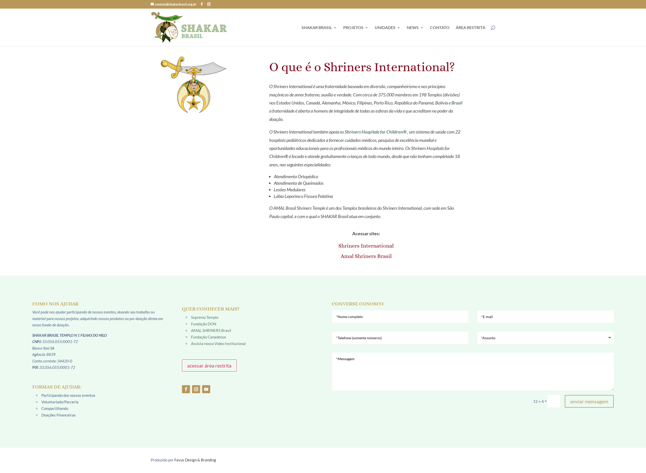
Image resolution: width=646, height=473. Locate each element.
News (413, 28)
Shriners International (366, 246)
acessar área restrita (209, 365)
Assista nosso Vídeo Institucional (218, 343)
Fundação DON (203, 324)
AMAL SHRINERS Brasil (211, 330)
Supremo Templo (204, 317)
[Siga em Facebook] (186, 389)
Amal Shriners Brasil (366, 256)
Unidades (385, 28)
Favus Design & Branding (195, 460)
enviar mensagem (589, 401)
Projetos (353, 28)
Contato (439, 28)
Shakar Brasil (317, 28)
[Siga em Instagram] (196, 389)
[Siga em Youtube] (206, 389)
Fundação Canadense (208, 337)
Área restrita (470, 28)
